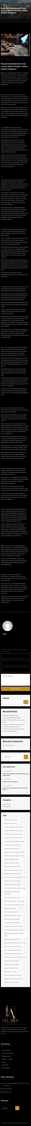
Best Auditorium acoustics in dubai (13, 870)
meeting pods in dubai (10, 908)
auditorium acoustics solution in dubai (14, 852)
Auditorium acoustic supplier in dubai (14, 855)
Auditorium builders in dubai (11, 859)
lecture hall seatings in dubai (12, 897)
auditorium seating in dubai (11, 863)
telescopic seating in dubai (11, 961)
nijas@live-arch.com (7, 1092)
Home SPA (6, 1065)
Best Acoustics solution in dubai (12, 866)
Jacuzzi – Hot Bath (8, 1059)
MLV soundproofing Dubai (11, 912)
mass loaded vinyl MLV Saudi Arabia (14, 901)
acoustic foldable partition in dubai (13, 827)
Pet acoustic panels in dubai (11, 922)
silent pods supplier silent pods (12, 950)
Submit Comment (15, 688)
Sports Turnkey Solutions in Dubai (12, 717)
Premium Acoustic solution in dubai (13, 926)
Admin (3, 59)
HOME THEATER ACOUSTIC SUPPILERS (12, 893)
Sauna (4, 1062)
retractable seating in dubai (11, 939)
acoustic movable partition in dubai (13, 830)
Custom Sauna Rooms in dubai (12, 881)
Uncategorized (7, 806)
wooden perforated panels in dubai (13, 979)
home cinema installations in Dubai (11, 558)
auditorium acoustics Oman (11, 848)
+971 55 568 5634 (7, 1088)
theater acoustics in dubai (11, 964)
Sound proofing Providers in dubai (13, 953)
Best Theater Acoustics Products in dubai (15, 877)
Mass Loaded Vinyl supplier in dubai (14, 904)
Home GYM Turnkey (8, 1053)
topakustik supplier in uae (11, 968)
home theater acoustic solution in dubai (15, 888)
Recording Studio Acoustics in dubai (13, 930)
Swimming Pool (7, 1056)
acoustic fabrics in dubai (11, 820)
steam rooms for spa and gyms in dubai (15, 957)
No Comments (21, 59)
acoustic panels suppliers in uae (13, 834)
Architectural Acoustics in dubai (12, 845)
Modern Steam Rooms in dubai (12, 915)
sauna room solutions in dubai (12, 946)
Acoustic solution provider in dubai (13, 837)
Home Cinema (7, 804)
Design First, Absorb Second (10, 715)
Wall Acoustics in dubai (10, 971)
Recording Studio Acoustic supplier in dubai (14, 934)
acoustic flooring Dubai (10, 823)
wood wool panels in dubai (11, 982)
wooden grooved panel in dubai (13, 975)
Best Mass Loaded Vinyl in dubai (13, 873)
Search (6, 698)
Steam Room (6, 1068)
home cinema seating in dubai (12, 884)
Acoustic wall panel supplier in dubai (14, 841)
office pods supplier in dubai (12, 919)
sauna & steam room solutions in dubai (15, 943)
